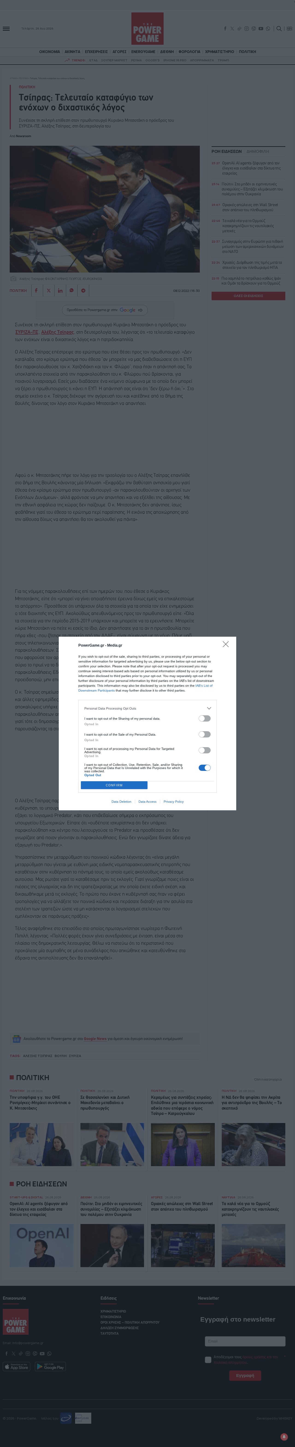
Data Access (147, 801)
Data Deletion (121, 801)
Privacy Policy (174, 801)
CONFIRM (114, 785)
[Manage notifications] (284, 1437)
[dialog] (147, 723)
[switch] (205, 718)
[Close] (227, 645)
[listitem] (147, 708)
